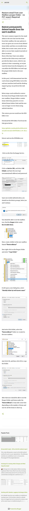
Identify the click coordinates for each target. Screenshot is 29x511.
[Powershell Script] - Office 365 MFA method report (14, 449)
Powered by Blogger (15, 509)
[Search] (27, 2)
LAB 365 (6, 2)
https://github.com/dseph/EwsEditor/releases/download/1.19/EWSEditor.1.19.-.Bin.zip (14, 130)
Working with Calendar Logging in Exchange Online (14, 492)
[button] (3, 22)
